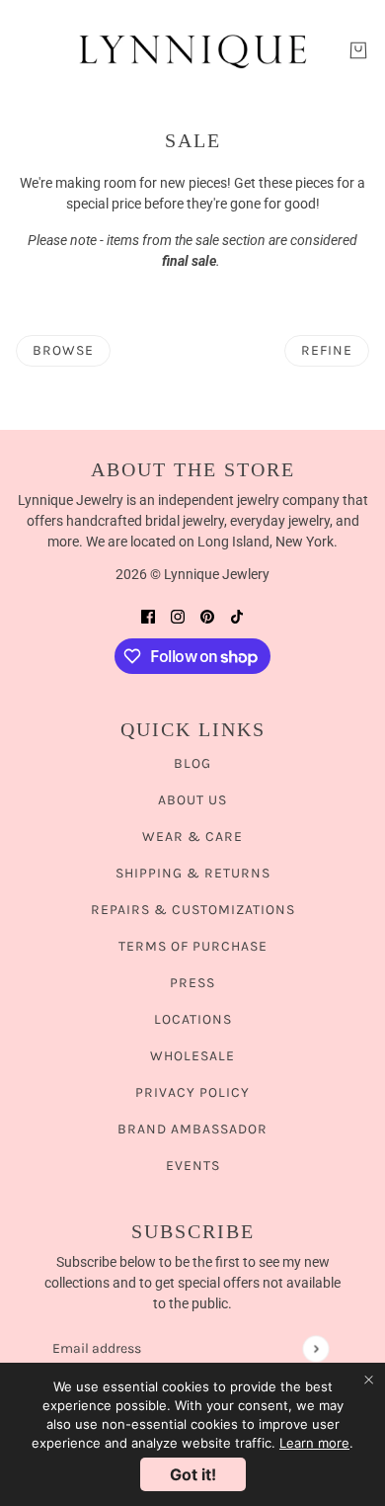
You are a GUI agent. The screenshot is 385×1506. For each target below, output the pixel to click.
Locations (193, 1019)
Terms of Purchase (193, 946)
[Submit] (315, 1348)
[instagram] (177, 616)
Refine (326, 350)
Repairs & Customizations (193, 909)
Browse (63, 350)
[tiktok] (237, 616)
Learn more (314, 1443)
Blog (192, 763)
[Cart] (358, 50)
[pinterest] (207, 616)
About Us (192, 800)
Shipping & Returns (193, 873)
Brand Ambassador (192, 1129)
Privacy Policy (192, 1092)
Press (192, 982)
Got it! (193, 1474)
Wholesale (192, 1055)
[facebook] (148, 616)
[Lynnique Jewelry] (192, 50)
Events (193, 1165)
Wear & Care (192, 836)
